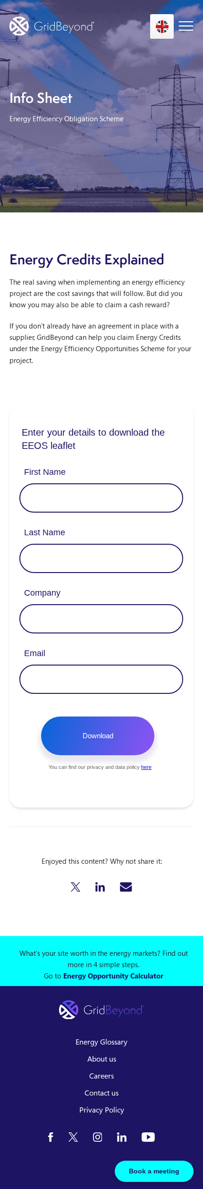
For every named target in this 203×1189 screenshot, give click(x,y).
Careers (101, 1076)
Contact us (101, 1093)
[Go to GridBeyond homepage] (51, 26)
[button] (75, 887)
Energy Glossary (101, 1042)
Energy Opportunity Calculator (113, 975)
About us (101, 1059)
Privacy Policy (101, 1110)
